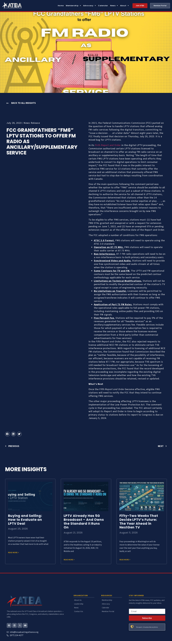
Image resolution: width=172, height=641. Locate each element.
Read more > (13, 552)
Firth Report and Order (108, 145)
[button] (7, 434)
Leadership (78, 604)
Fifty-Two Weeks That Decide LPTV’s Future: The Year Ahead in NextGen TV (138, 522)
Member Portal (108, 611)
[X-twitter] (19, 625)
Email (131, 607)
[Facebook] (9, 625)
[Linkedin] (14, 625)
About (123, 5)
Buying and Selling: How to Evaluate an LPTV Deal (25, 520)
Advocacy (88, 5)
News (112, 5)
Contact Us (78, 611)
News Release (32, 123)
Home (61, 5)
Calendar (103, 5)
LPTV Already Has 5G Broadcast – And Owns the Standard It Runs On (84, 522)
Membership (72, 5)
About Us (78, 600)
